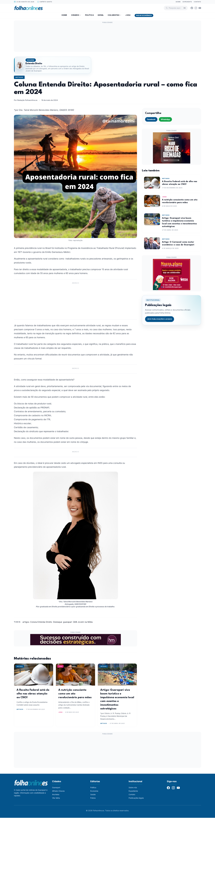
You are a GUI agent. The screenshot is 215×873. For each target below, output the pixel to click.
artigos (26, 622)
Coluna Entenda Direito (41, 622)
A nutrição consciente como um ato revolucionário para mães (75, 694)
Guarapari (56, 787)
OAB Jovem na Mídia (83, 622)
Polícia (93, 798)
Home (64, 15)
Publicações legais (136, 798)
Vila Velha (56, 798)
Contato (197, 2)
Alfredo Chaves (58, 791)
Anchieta (55, 794)
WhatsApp (165, 119)
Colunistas (113, 15)
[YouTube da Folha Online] (200, 8)
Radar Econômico (144, 15)
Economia (94, 791)
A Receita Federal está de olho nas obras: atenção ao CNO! (33, 694)
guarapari (67, 622)
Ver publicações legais (159, 319)
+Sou (127, 15)
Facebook (151, 119)
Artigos (19, 77)
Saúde (93, 794)
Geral (101, 15)
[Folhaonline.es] (28, 8)
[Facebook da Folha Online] (192, 8)
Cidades (75, 15)
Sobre (178, 2)
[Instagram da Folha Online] (196, 8)
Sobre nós (133, 787)
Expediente (187, 2)
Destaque (57, 622)
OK (185, 8)
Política (89, 15)
